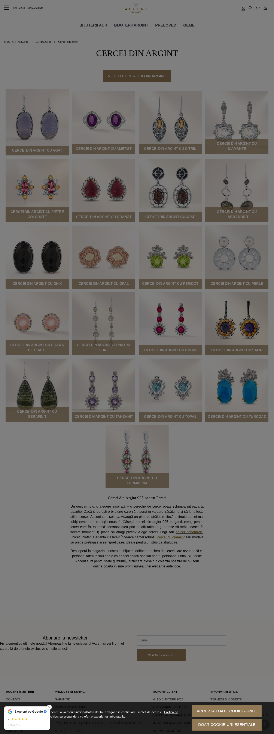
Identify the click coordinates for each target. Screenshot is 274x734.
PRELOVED (165, 25)
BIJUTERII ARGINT (131, 25)
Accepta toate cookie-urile (227, 711)
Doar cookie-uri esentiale (227, 724)
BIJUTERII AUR (93, 25)
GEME (189, 25)
